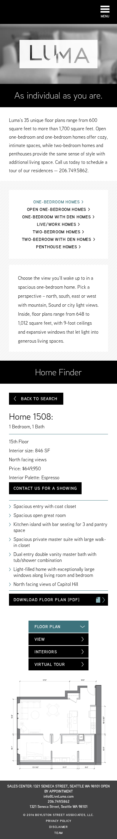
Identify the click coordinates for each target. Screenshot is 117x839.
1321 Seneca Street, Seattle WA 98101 (59, 806)
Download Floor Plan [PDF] (47, 600)
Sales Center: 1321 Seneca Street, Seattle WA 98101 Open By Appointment (58, 789)
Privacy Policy (58, 821)
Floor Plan (47, 627)
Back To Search (39, 399)
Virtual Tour (49, 664)
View (39, 639)
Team (58, 833)
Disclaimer (58, 827)
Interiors (45, 652)
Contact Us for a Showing (45, 488)
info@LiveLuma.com (59, 796)
